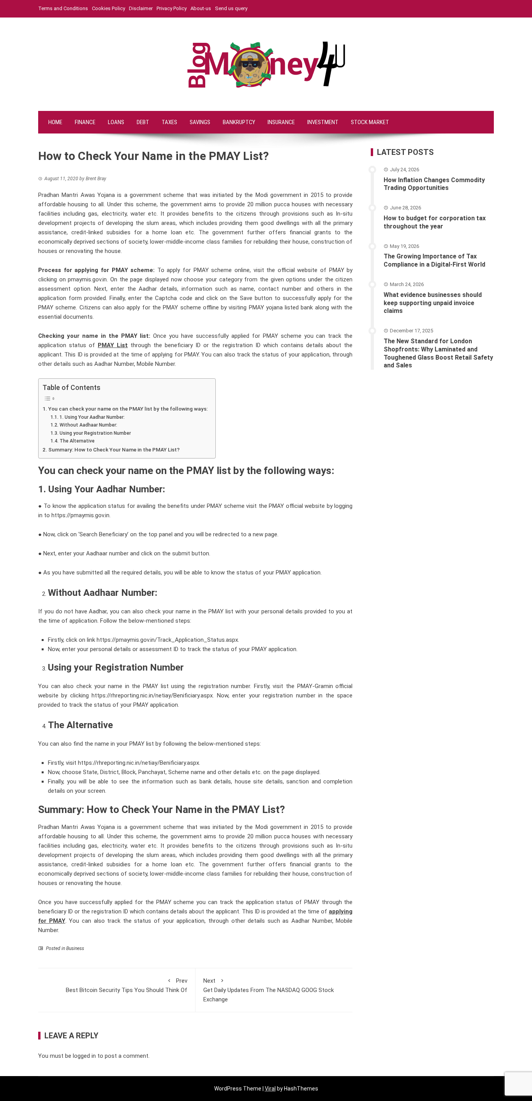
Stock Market (370, 122)
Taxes (169, 122)
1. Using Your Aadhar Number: (92, 417)
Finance (85, 122)
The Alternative (77, 441)
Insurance (281, 122)
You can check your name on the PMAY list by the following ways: (128, 409)
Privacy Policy (172, 8)
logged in (84, 1055)
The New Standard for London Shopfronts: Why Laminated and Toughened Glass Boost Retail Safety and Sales (438, 353)
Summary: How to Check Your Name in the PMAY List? (114, 449)
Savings (200, 122)
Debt (143, 122)
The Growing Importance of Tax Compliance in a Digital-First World (434, 260)
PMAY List (113, 345)
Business (75, 948)
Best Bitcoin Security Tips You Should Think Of (126, 985)
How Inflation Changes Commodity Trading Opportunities (434, 184)
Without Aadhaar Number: (88, 425)
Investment (322, 122)
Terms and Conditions (63, 8)
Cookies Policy (108, 8)
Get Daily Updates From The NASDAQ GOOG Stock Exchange (268, 990)
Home (55, 122)
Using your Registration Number (95, 433)
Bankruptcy (239, 122)
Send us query (231, 8)
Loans (116, 122)
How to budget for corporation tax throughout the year (435, 222)
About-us (200, 8)
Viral (270, 1088)
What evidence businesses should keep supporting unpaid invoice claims (433, 303)
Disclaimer (141, 8)
